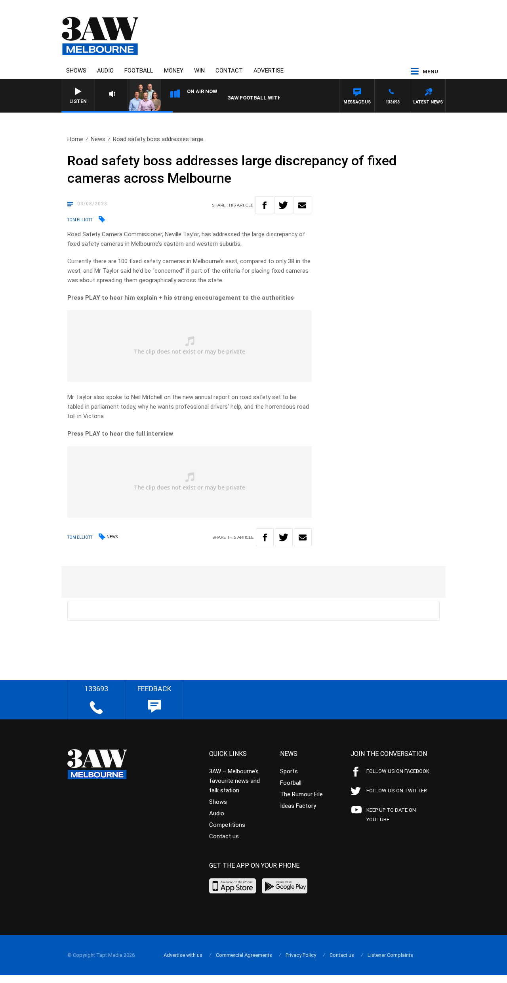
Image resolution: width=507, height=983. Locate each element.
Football (138, 70)
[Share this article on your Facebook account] (264, 205)
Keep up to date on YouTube (391, 814)
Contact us (224, 836)
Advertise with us (183, 955)
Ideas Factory (298, 805)
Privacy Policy (301, 955)
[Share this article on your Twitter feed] (283, 205)
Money (173, 70)
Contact (229, 70)
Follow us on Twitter (396, 791)
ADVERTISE (269, 70)
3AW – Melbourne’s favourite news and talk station (234, 781)
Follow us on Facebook (397, 771)
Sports (289, 771)
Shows (76, 70)
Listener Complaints (390, 955)
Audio (105, 70)
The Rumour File (301, 794)
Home (75, 139)
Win (199, 70)
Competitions (227, 824)
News (98, 139)
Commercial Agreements (244, 955)
